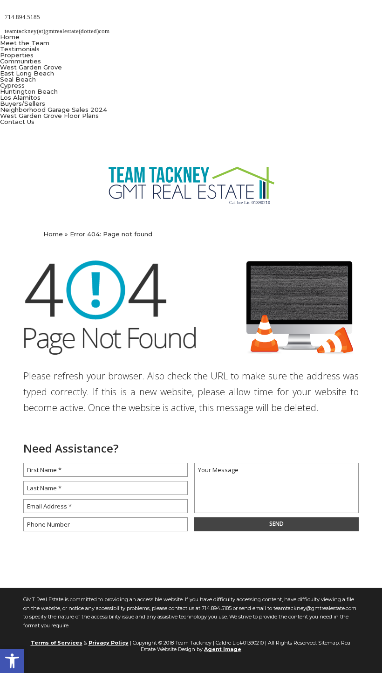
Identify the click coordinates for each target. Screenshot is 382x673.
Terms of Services (56, 642)
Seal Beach (18, 79)
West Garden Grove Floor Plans (49, 115)
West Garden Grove (31, 67)
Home (10, 37)
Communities (20, 61)
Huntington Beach (29, 91)
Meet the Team (24, 43)
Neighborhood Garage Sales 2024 (53, 109)
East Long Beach (27, 73)
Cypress (12, 85)
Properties (17, 55)
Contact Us (17, 121)
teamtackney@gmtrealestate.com (314, 608)
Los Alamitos (20, 97)
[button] (12, 661)
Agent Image (222, 649)
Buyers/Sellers (22, 103)
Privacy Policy (109, 642)
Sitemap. (329, 642)
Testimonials (20, 49)
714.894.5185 (217, 608)
